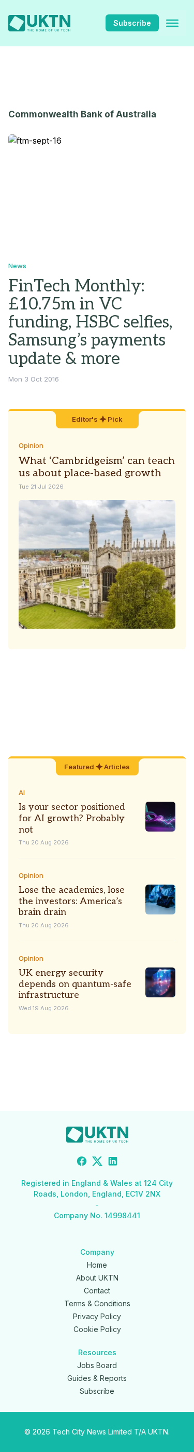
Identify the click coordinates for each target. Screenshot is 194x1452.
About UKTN (97, 1277)
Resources (97, 1352)
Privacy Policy (97, 1316)
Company (97, 1252)
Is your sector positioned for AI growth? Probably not (72, 818)
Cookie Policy (97, 1329)
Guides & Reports (97, 1378)
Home (97, 1264)
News (17, 266)
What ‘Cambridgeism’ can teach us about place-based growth (97, 467)
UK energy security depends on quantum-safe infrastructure (75, 983)
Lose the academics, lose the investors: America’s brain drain (72, 901)
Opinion (31, 445)
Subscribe (132, 23)
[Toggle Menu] (172, 23)
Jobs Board (97, 1365)
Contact (97, 1290)
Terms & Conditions (97, 1303)
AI (22, 792)
